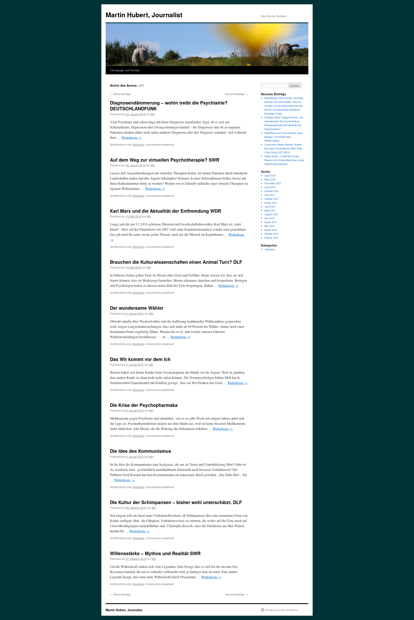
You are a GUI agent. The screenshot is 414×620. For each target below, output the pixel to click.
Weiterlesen (131, 137)
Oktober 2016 (271, 233)
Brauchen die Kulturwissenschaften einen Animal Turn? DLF (176, 262)
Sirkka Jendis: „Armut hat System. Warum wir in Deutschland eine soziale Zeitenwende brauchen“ (284, 160)
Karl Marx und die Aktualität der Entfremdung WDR (165, 211)
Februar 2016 (271, 237)
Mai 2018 (269, 226)
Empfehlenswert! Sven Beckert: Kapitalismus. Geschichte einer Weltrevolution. (283, 136)
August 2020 (271, 214)
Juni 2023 (269, 195)
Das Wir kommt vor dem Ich (140, 359)
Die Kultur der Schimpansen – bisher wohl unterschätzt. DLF (176, 502)
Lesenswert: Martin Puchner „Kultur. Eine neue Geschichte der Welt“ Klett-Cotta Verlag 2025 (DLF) (283, 148)
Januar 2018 (270, 229)
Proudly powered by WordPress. (282, 610)
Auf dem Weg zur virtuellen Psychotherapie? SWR (164, 159)
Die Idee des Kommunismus (140, 451)
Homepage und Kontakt (125, 70)
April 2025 (270, 187)
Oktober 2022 (271, 198)
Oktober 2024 (271, 191)
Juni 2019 (269, 218)
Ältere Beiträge (120, 94)
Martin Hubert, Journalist (144, 14)
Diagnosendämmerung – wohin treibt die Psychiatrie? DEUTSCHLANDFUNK (168, 105)
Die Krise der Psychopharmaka (144, 405)
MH (141, 85)
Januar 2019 (270, 222)
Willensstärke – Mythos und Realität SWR (155, 553)
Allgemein (138, 144)
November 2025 (272, 183)
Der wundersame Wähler (136, 308)
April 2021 (270, 206)
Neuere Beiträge (236, 94)
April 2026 (270, 175)
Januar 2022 (270, 202)
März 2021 (270, 210)
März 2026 (270, 179)
